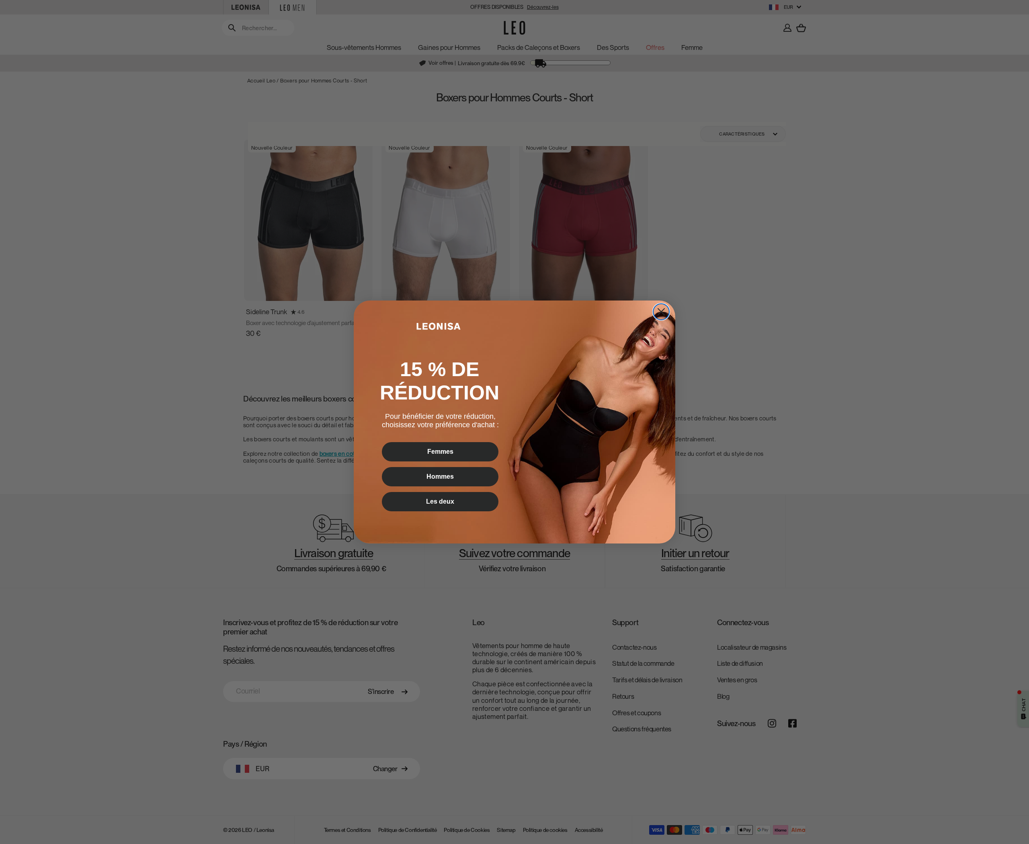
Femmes (440, 451)
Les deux (440, 501)
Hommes (440, 476)
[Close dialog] (661, 312)
